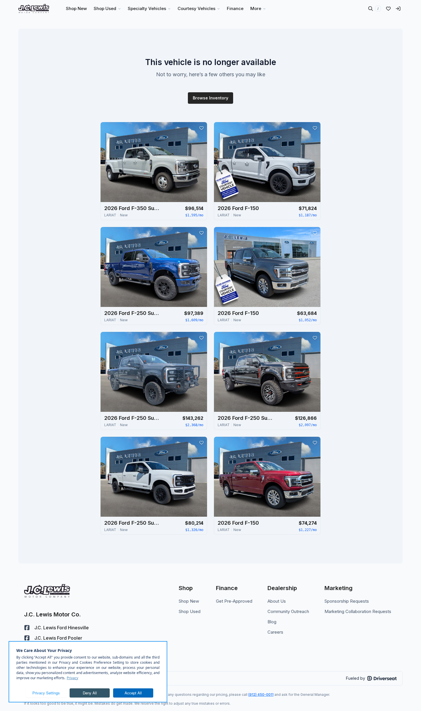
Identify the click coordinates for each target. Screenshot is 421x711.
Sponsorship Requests (346, 601)
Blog (271, 621)
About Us (276, 601)
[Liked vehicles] (388, 8)
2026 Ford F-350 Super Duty (133, 208)
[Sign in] (398, 8)
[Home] (33, 8)
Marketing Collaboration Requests (357, 611)
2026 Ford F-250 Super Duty (133, 313)
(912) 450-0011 (261, 694)
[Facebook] (27, 627)
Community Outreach (288, 611)
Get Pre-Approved (234, 601)
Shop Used (189, 611)
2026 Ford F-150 (238, 208)
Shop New (189, 601)
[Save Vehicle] (201, 128)
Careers (275, 632)
